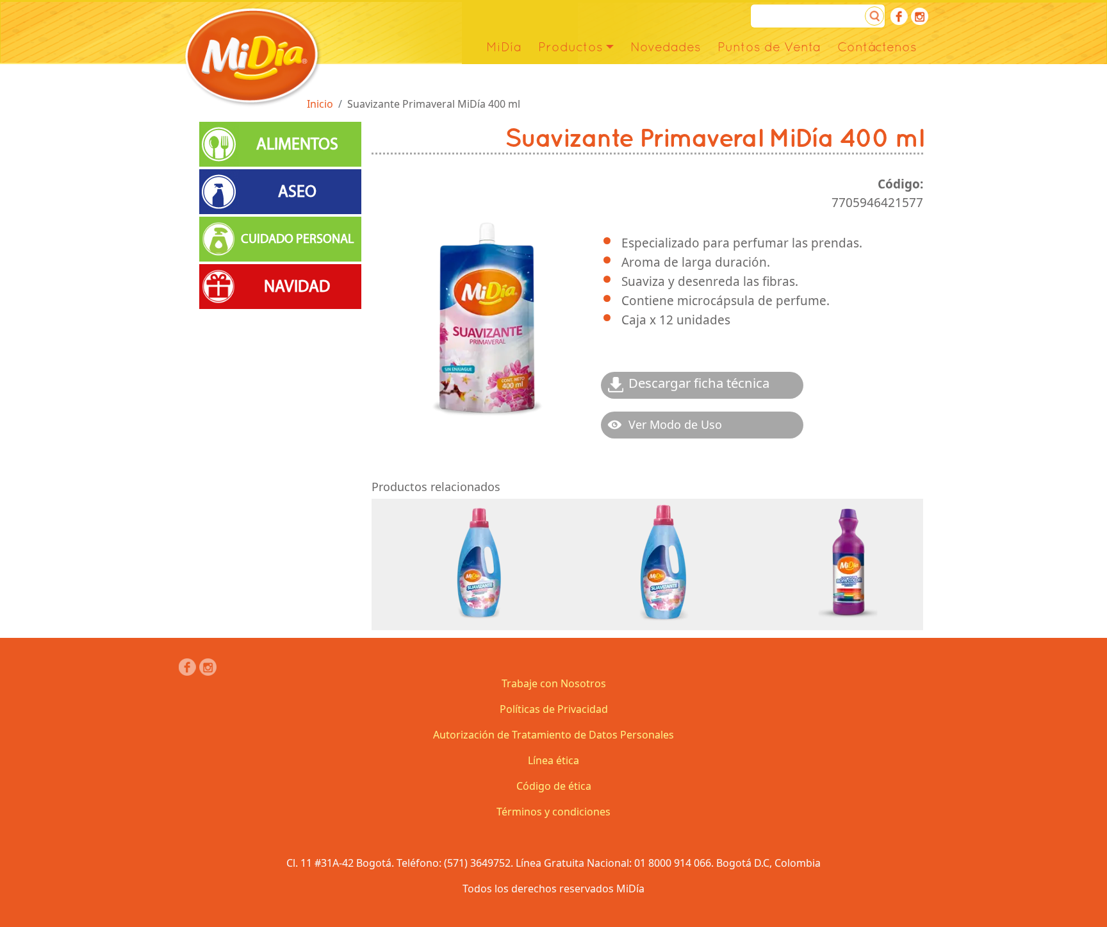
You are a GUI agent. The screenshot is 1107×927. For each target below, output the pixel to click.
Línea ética (553, 760)
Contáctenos (877, 47)
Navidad (297, 286)
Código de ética (553, 786)
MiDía (503, 47)
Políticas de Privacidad (554, 709)
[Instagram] (919, 16)
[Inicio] (252, 56)
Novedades (665, 47)
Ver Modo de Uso (675, 424)
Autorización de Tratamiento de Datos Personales (553, 735)
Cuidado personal (297, 238)
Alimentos (297, 144)
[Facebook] (899, 16)
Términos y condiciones (553, 812)
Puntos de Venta (769, 47)
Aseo (297, 191)
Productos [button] (570, 47)
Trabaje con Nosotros (554, 683)
